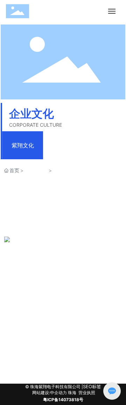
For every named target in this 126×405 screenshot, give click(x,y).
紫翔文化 (23, 145)
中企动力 (58, 392)
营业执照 (86, 392)
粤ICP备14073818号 (63, 399)
